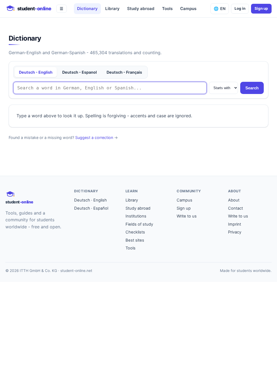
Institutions (136, 216)
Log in (240, 8)
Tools (167, 8)
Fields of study (139, 224)
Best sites (135, 240)
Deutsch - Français (124, 72)
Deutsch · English (90, 200)
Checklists (135, 232)
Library (112, 8)
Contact (235, 208)
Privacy (234, 232)
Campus (188, 8)
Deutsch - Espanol (79, 72)
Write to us (187, 216)
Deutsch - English (35, 72)
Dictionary (87, 8)
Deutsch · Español (91, 208)
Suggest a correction (94, 137)
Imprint (234, 224)
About (233, 200)
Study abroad (140, 8)
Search (252, 88)
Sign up (261, 8)
